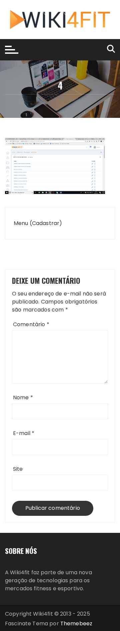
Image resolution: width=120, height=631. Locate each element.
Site (18, 469)
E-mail (23, 433)
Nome (23, 397)
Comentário (31, 324)
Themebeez (76, 623)
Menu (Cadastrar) (38, 223)
